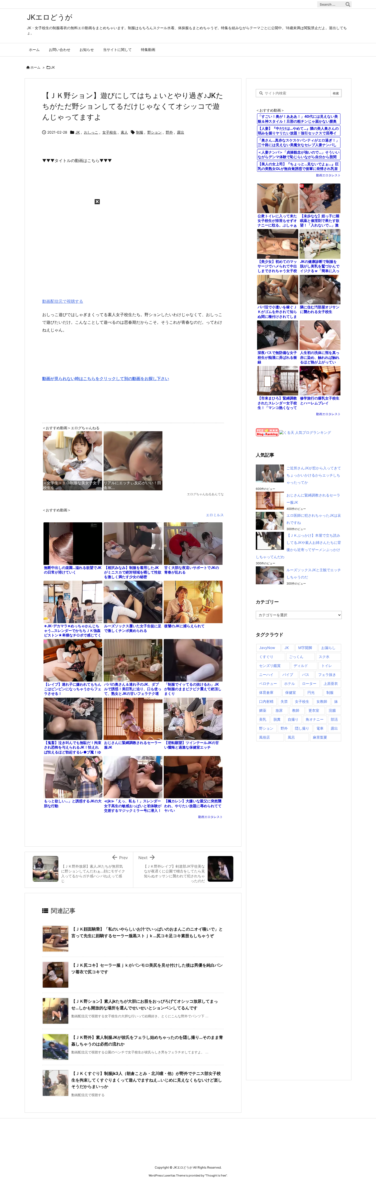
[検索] (348, 4)
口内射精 (266, 701)
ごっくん (296, 656)
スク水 (324, 656)
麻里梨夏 (320, 737)
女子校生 (109, 132)
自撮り (293, 719)
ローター (309, 683)
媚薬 (262, 710)
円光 (311, 692)
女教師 (321, 701)
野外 (169, 132)
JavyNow (267, 647)
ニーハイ (266, 674)
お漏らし (328, 647)
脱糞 (277, 719)
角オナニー (315, 719)
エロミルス (215, 515)
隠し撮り (302, 728)
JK (53, 67)
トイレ (326, 665)
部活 (334, 719)
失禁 (284, 701)
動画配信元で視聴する (62, 301)
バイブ (287, 674)
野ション (154, 132)
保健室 (290, 692)
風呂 (291, 737)
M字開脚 (305, 647)
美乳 (262, 719)
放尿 (279, 710)
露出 (180, 132)
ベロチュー (268, 683)
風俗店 (264, 737)
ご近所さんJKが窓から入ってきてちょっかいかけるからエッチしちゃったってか (313, 475)
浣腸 (332, 710)
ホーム (35, 67)
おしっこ (91, 132)
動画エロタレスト (210, 817)
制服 (139, 132)
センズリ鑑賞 (270, 665)
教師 (295, 710)
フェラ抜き (327, 674)
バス (305, 674)
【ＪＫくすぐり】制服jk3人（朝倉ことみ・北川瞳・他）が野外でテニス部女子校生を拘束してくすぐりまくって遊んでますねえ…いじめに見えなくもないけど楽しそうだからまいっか (146, 1080)
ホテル (289, 683)
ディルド (301, 665)
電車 (320, 728)
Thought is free (216, 1175)
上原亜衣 (331, 683)
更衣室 (313, 710)
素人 (124, 132)
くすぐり (266, 656)
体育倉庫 (266, 692)
